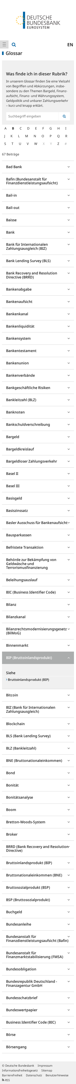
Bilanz (11, 604)
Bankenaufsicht (19, 301)
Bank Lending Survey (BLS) (28, 260)
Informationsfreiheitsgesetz (20, 1070)
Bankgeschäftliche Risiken (28, 387)
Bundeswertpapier (21, 1009)
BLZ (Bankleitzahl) (21, 748)
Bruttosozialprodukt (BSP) (28, 887)
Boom (11, 809)
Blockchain (15, 723)
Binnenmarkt (17, 645)
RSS (7, 1080)
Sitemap (46, 1070)
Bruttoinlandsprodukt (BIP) (29, 862)
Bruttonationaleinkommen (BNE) (34, 875)
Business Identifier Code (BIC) (31, 1022)
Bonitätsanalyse (19, 797)
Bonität (12, 785)
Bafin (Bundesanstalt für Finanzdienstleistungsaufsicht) (32, 181)
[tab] (38, 167)
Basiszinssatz (17, 510)
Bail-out (12, 207)
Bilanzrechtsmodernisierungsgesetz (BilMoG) (36, 630)
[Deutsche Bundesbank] (38, 20)
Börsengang (16, 1046)
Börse (11, 1034)
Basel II (12, 473)
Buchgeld (14, 911)
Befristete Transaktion (24, 547)
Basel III (12, 485)
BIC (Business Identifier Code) (31, 592)
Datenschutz (34, 1075)
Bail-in (11, 195)
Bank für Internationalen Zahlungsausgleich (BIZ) (27, 246)
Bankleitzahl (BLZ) (21, 399)
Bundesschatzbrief (21, 997)
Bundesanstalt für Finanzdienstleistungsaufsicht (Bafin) (37, 938)
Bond (10, 772)
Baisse (11, 219)
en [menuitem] (70, 44)
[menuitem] (4, 44)
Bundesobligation (21, 969)
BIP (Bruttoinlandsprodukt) (29, 657)
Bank (10, 232)
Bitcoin (12, 695)
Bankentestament (21, 350)
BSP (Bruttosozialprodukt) (28, 899)
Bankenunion (17, 363)
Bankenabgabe (19, 289)
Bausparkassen (18, 535)
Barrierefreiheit (12, 1075)
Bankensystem (18, 338)
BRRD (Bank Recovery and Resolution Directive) (37, 848)
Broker (11, 834)
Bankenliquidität (20, 326)
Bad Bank (14, 166)
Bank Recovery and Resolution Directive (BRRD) (31, 275)
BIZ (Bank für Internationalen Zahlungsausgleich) (30, 709)
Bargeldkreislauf (20, 449)
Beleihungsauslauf (21, 579)
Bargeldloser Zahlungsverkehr (31, 461)
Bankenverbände (20, 375)
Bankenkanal (17, 313)
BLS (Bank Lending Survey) (28, 735)
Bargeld (12, 436)
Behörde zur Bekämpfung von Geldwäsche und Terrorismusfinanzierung (31, 563)
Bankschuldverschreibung (28, 424)
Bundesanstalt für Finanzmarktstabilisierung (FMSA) (34, 954)
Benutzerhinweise (57, 1075)
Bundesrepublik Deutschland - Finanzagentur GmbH (31, 983)
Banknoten (15, 412)
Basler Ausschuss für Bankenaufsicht (36, 522)
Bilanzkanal (16, 616)
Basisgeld (14, 498)
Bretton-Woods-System (25, 821)
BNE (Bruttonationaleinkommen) (34, 760)
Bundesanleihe (18, 924)
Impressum (45, 1065)
